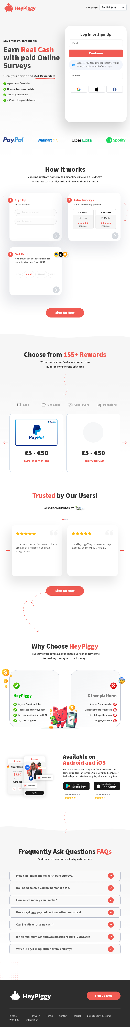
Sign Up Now (65, 312)
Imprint (77, 1016)
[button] (63, 519)
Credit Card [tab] (81, 405)
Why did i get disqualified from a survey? (44, 949)
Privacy (36, 1016)
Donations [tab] (110, 405)
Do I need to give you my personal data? (43, 888)
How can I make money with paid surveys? (44, 876)
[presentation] (5, 443)
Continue (96, 53)
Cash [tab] (26, 405)
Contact (63, 1016)
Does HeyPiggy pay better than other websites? (48, 912)
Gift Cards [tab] (53, 405)
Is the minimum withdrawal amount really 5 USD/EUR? (53, 937)
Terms (49, 1016)
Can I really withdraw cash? (35, 924)
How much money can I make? (36, 900)
